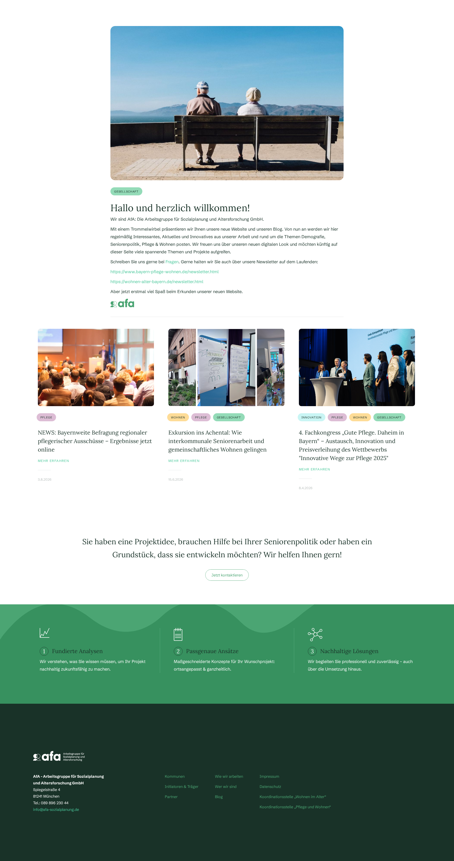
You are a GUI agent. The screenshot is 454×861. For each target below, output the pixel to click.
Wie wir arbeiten (229, 776)
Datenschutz (270, 786)
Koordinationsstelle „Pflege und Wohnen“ (295, 806)
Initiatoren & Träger (181, 786)
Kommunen (175, 776)
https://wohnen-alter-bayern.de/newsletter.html (156, 281)
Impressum (269, 776)
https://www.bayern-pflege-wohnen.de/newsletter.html (164, 271)
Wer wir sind (225, 786)
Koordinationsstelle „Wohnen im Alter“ (293, 796)
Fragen (172, 261)
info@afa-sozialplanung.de (56, 809)
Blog (219, 796)
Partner (171, 796)
